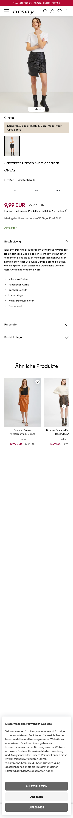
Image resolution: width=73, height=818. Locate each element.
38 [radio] (36, 190)
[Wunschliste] (59, 11)
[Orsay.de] (23, 11)
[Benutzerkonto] (52, 11)
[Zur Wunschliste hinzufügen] (37, 382)
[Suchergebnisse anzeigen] (45, 11)
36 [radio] (14, 190)
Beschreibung (12, 241)
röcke (11, 117)
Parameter (11, 324)
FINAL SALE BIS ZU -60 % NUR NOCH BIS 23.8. (36, 3)
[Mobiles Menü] (6, 11)
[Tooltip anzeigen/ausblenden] (66, 211)
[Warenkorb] (66, 11)
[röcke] (5, 117)
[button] (36, 109)
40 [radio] (58, 190)
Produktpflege (13, 337)
